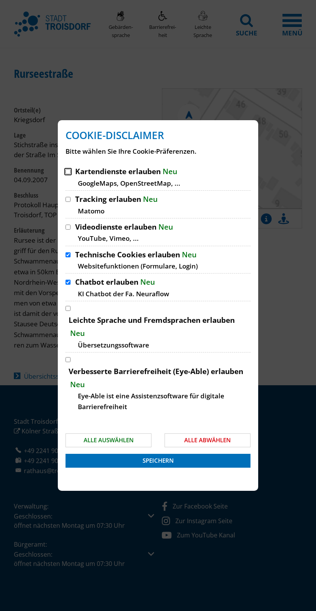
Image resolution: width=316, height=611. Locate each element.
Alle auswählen (109, 440)
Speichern (158, 460)
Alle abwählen (207, 440)
